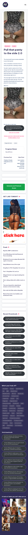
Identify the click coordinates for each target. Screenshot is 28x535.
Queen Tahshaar (20, 415)
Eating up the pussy (7, 403)
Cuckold (12, 398)
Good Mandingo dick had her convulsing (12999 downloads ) (13, 324)
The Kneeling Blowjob (7, 420)
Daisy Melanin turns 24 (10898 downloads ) (13, 336)
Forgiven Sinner (11, 149)
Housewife (12, 405)
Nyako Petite (19, 413)
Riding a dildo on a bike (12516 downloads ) (13, 360)
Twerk (11, 423)
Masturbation (20, 408)
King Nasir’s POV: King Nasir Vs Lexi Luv (14, 268)
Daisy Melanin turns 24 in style (11, 264)
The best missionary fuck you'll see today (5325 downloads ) (14, 318)
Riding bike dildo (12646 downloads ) (11, 354)
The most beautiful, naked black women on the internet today (12, 286)
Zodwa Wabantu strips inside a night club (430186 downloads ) (13, 467)
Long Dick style (12, 408)
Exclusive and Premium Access (14, 187)
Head (22, 403)
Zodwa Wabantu (6, 427)
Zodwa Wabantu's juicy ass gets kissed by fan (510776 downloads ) (14, 443)
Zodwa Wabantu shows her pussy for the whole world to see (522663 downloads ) (13, 484)
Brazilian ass (20, 393)
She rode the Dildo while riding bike (13, 290)
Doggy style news (8, 143)
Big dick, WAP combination (10, 250)
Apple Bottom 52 (19, 388)
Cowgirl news (5, 398)
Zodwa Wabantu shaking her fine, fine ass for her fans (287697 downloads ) (13, 489)
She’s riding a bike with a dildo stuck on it (14, 280)
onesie (15, 143)
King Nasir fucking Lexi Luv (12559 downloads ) (14, 342)
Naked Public (20, 410)
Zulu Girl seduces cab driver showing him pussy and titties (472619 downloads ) (13, 437)
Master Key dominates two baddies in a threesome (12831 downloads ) (13, 367)
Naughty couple (6, 413)
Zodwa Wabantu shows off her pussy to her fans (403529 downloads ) (13, 472)
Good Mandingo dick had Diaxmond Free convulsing (13, 254)
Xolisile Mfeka (10, 425)
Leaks (14, 46)
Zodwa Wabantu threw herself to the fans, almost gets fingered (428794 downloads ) (13, 461)
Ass (3, 391)
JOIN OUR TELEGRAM (14, 132)
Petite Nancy (5, 415)
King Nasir (5, 408)
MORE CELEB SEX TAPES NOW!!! (12, 136)
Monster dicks (12, 410)
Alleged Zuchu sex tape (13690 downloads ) (13, 348)
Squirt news (5, 418)
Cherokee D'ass (6, 396)
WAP (4, 425)
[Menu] (25, 4)
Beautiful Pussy (14, 391)
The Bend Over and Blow (15, 418)
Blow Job (14, 393)
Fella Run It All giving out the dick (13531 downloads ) (13, 373)
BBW (7, 391)
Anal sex (12, 388)
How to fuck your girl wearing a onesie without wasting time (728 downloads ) (14, 128)
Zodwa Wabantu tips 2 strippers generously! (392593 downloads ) (12, 448)
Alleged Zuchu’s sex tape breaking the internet (13, 275)
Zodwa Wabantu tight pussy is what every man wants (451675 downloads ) (13, 454)
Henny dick (5, 405)
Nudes (13, 413)
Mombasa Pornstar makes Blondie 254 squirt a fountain (13, 260)
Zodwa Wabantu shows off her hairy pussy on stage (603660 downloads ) (13, 477)
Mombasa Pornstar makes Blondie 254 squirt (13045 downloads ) (14, 330)
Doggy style (5, 401)
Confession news (15, 396)
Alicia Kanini (5, 388)
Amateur (7, 46)
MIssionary (5, 410)
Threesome (5, 423)
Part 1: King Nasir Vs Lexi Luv (11, 271)
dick (17, 398)
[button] (8, 152)
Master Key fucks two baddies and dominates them (12, 294)
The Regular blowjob (18, 420)
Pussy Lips (12, 415)
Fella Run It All (16, 403)
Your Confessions (18, 425)
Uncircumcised (18, 423)
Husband (18, 405)
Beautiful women (6, 393)
